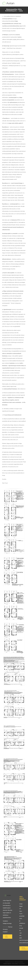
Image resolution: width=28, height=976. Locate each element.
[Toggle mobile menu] (25, 4)
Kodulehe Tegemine (7, 963)
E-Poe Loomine (15, 963)
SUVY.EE (5, 927)
